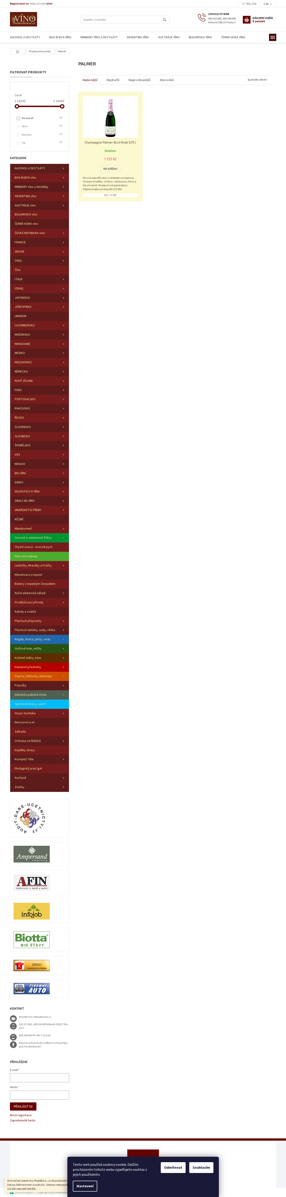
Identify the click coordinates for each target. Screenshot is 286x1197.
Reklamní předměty (28, 667)
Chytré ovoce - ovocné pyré (33, 547)
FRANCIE (20, 242)
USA (17, 454)
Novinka (41, 135)
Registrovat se (19, 4)
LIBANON (20, 316)
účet (49, 4)
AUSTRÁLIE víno (25, 205)
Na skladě (41, 118)
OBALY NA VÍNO (25, 501)
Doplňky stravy (25, 750)
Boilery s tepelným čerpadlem (35, 584)
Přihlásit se (23, 1106)
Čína (17, 270)
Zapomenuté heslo (22, 1120)
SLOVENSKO (23, 427)
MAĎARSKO (22, 334)
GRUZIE (19, 251)
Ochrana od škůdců (28, 741)
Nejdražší (113, 80)
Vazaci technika (25, 713)
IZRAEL (19, 288)
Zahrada (20, 731)
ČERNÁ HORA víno (26, 224)
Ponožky (20, 685)
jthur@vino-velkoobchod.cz (35, 1017)
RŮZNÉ (19, 519)
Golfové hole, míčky (28, 648)
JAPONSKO (22, 298)
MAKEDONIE (22, 344)
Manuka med (23, 528)
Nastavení (85, 1186)
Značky (19, 787)
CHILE (18, 260)
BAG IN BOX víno (25, 177)
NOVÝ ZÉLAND (24, 381)
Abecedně (167, 80)
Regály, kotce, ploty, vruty (33, 639)
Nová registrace (21, 1115)
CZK (266, 4)
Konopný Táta (24, 759)
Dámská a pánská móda (30, 695)
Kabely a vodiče (25, 611)
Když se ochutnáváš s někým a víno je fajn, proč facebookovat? (43, 1045)
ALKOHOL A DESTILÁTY (30, 168)
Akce (41, 126)
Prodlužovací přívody (29, 602)
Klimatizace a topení (28, 575)
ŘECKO (19, 418)
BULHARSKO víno (26, 214)
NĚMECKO (21, 371)
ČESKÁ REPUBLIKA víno (30, 233)
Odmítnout (173, 1167)
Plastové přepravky (28, 621)
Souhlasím (201, 1167)
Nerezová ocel (24, 722)
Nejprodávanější (140, 80)
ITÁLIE (19, 279)
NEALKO (20, 464)
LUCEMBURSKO (25, 325)
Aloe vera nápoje (26, 556)
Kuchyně (20, 778)
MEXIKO (20, 353)
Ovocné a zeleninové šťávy (33, 537)
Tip (41, 143)
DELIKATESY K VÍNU (27, 491)
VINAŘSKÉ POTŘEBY (28, 510)
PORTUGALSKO (25, 399)
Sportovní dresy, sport (30, 704)
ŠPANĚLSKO (23, 445)
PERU (18, 390)
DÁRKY (19, 482)
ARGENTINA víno (25, 196)
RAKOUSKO (22, 408)
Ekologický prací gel (28, 768)
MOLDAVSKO (23, 362)
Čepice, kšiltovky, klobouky (33, 676)
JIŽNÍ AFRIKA (23, 307)
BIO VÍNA (20, 473)
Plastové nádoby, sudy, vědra (35, 630)
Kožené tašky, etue (28, 658)
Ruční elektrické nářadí (30, 593)
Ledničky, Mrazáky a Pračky (33, 565)
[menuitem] (25, 37)
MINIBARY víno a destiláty (31, 187)
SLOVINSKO (22, 436)
